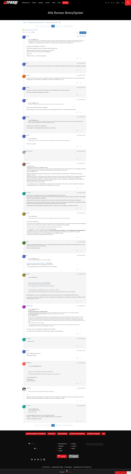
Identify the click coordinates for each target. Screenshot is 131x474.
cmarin (28, 350)
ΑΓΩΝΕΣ (73, 443)
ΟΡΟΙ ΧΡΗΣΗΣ (46, 467)
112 (46, 26)
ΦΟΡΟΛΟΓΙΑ (51, 433)
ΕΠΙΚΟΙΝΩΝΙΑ (68, 467)
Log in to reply (83, 32)
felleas (28, 35)
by (62, 472)
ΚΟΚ (103, 433)
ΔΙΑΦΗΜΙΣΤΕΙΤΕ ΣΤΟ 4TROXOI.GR (82, 467)
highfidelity (29, 362)
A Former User (29, 151)
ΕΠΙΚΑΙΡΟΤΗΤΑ (62, 443)
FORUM (60, 450)
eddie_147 (29, 388)
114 (53, 26)
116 (59, 26)
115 (56, 26)
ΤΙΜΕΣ (60, 448)
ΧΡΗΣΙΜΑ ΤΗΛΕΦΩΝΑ (93, 433)
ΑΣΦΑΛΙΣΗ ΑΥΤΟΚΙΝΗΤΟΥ (77, 433)
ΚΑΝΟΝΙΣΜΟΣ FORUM (57, 467)
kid (27, 63)
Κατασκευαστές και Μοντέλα (31, 29)
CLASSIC (73, 446)
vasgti (28, 75)
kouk (28, 241)
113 (50, 26)
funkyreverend (29, 305)
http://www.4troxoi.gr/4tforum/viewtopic (36, 263)
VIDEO (73, 448)
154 (69, 26)
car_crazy (29, 192)
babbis (28, 212)
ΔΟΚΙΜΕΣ (61, 446)
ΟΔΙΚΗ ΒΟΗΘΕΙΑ (62, 433)
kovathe (28, 163)
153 (65, 26)
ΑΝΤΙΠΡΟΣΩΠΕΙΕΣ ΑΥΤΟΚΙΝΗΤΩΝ (35, 433)
